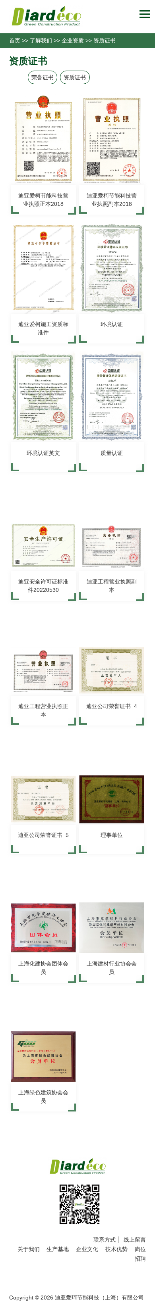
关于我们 (28, 1249)
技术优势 (116, 1249)
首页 (14, 40)
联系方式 (104, 1239)
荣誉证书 (42, 77)
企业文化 (87, 1249)
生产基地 (57, 1249)
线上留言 (135, 1239)
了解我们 (41, 40)
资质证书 (104, 40)
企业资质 (73, 40)
